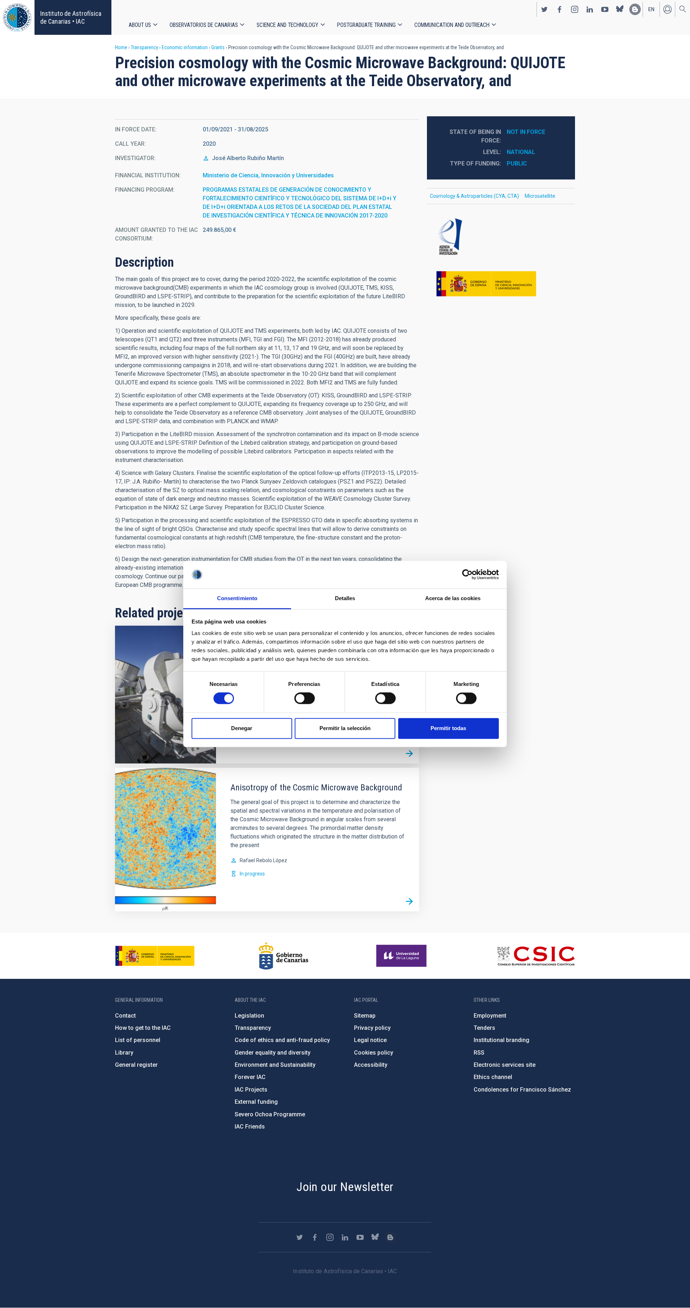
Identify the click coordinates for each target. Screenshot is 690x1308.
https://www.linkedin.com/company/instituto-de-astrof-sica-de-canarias (589, 9)
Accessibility (370, 1064)
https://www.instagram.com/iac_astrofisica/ (574, 9)
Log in (667, 9)
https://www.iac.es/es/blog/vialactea (635, 9)
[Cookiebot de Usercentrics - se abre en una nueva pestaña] (467, 574)
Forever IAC (250, 1077)
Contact (125, 1015)
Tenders (484, 1027)
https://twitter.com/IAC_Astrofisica (544, 9)
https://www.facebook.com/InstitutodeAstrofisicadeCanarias (559, 9)
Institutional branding (501, 1040)
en (651, 9)
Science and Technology (287, 25)
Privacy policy (372, 1027)
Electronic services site (504, 1064)
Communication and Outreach (451, 25)
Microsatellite (540, 196)
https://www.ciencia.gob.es (155, 955)
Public (517, 163)
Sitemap (365, 1015)
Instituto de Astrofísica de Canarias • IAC (70, 17)
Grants (218, 47)
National (521, 152)
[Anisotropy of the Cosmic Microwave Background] (409, 901)
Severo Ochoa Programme (270, 1114)
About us (140, 25)
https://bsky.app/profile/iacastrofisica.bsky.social (619, 9)
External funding (256, 1101)
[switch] (304, 698)
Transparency (144, 47)
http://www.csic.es (535, 956)
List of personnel (137, 1040)
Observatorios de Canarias (204, 25)
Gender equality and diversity (272, 1052)
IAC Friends (250, 1126)
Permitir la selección (345, 728)
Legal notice (370, 1040)
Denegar (241, 728)
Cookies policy (373, 1052)
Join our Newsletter (345, 1186)
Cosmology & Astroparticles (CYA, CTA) (474, 196)
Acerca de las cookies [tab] (452, 598)
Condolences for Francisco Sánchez (522, 1089)
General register (136, 1064)
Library (124, 1052)
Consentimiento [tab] (237, 598)
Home (121, 47)
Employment (490, 1015)
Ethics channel (493, 1077)
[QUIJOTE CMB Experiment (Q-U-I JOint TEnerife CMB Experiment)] (409, 753)
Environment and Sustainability (275, 1064)
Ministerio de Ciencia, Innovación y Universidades (268, 175)
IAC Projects (251, 1089)
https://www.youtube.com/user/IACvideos (604, 9)
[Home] (17, 17)
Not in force (526, 132)
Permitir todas (448, 728)
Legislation (249, 1015)
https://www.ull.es (402, 956)
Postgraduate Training (366, 25)
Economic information (185, 47)
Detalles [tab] (345, 598)
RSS (479, 1052)
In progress (252, 874)
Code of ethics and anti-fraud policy (282, 1040)
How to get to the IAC (143, 1027)
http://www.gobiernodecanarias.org (283, 956)
